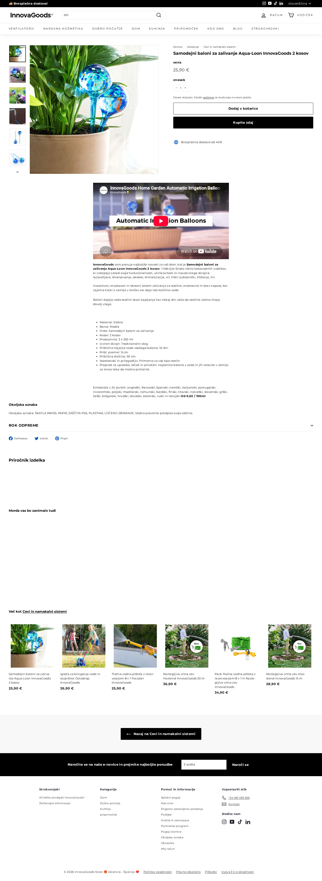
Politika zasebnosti (157, 872)
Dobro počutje (110, 803)
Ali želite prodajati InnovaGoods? (62, 797)
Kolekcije (193, 46)
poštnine (208, 97)
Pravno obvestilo (188, 872)
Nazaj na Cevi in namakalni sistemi (164, 734)
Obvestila (167, 843)
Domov (178, 46)
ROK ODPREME (23, 425)
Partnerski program (174, 826)
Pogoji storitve (171, 831)
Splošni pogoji (170, 797)
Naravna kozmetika (63, 28)
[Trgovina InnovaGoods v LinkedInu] (248, 821)
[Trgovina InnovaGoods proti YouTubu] (232, 821)
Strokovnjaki (265, 28)
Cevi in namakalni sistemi (220, 46)
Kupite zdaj (243, 122)
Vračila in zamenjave (175, 820)
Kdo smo (215, 28)
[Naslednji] (17, 171)
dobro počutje (107, 28)
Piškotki (211, 872)
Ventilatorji (22, 28)
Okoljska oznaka (172, 837)
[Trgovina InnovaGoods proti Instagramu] (224, 821)
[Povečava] (94, 109)
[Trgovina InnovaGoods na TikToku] (240, 821)
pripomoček (108, 814)
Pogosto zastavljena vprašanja (182, 809)
